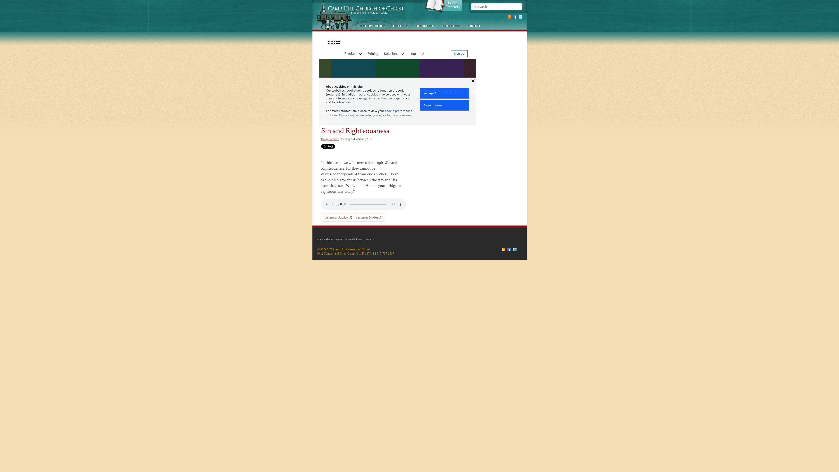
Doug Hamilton (330, 139)
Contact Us (368, 239)
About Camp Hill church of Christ (343, 239)
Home (320, 239)
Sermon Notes (366, 217)
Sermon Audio (336, 217)
